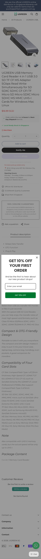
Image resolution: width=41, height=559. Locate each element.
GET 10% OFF (20, 295)
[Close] (37, 257)
